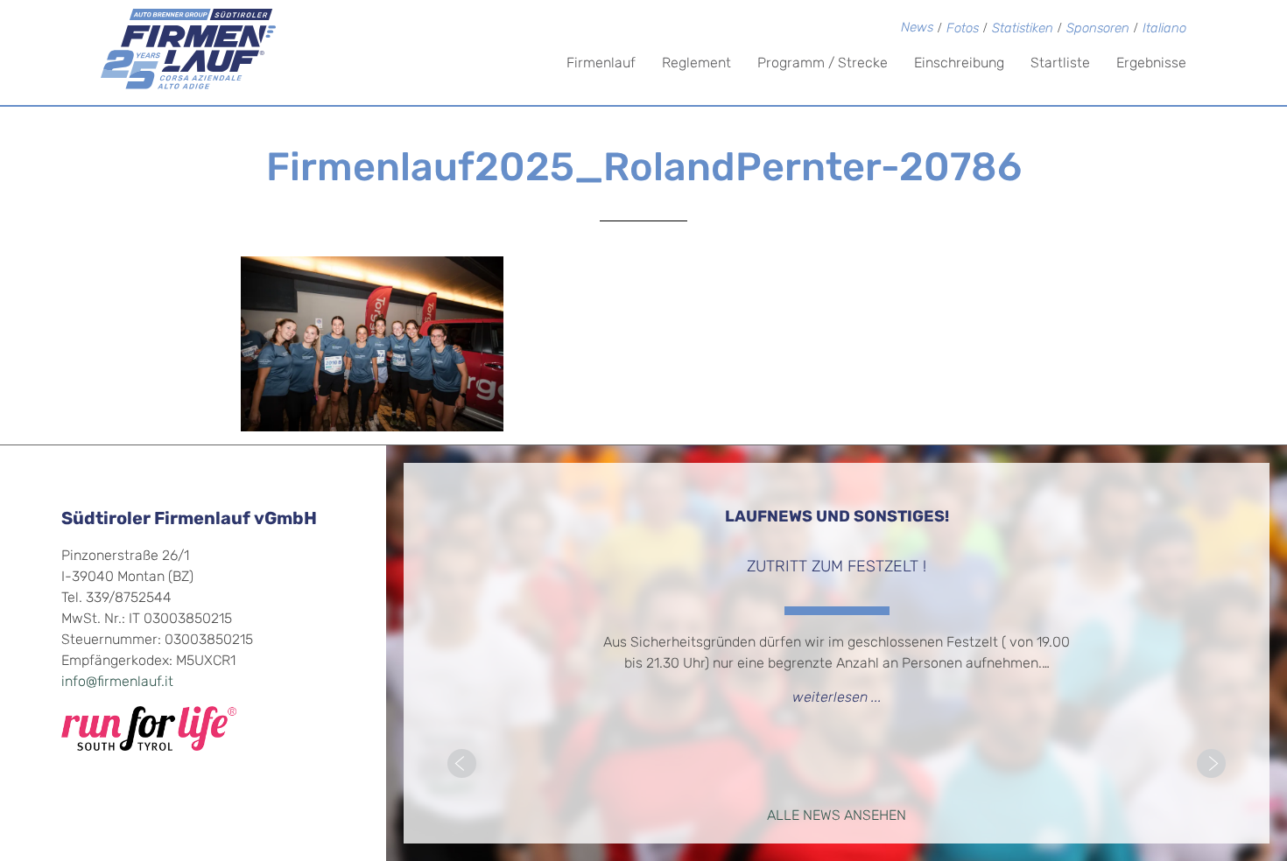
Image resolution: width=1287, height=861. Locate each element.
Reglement (696, 64)
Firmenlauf (601, 64)
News (917, 28)
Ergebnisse (1151, 64)
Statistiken (1022, 29)
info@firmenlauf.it (117, 683)
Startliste (1060, 64)
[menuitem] (1164, 30)
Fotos (962, 29)
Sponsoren (1097, 29)
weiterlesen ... (837, 698)
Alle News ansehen (836, 816)
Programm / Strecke (822, 64)
